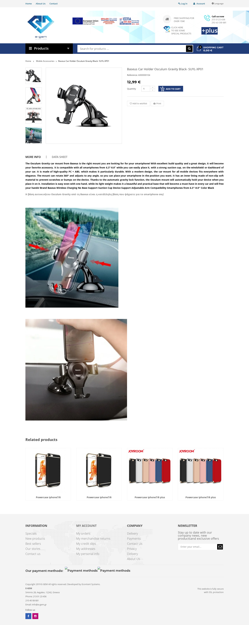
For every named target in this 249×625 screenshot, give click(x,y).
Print (158, 103)
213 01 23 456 (218, 19)
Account (200, 3)
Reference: (132, 75)
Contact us (32, 554)
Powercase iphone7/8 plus (150, 497)
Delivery (132, 533)
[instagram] (35, 616)
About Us (40, 3)
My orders (83, 533)
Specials (31, 533)
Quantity (131, 88)
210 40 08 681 (219, 22)
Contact (53, 3)
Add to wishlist (139, 103)
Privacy (132, 549)
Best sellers (33, 544)
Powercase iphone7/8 (48, 497)
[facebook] (28, 616)
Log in (184, 3)
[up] (152, 87)
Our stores (32, 549)
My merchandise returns (93, 538)
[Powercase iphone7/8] (48, 470)
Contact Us (134, 544)
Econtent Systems (91, 584)
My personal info (87, 554)
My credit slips (86, 544)
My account (86, 525)
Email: (28, 604)
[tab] (35, 157)
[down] (152, 90)
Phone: (29, 596)
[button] (220, 546)
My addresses (85, 549)
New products (35, 538)
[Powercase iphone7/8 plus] (149, 470)
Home (28, 3)
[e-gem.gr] (40, 27)
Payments (134, 538)
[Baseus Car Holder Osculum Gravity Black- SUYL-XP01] (33, 76)
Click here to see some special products (181, 30)
